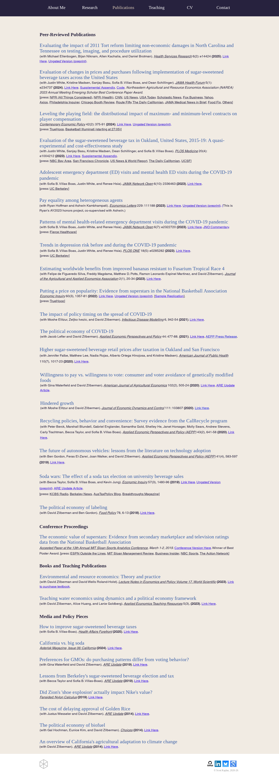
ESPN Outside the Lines (88, 553)
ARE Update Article (68, 488)
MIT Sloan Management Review (130, 553)
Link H (139, 714)
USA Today (147, 97)
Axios (44, 102)
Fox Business (193, 97)
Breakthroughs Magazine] (141, 494)
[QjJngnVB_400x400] (225, 764)
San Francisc (82, 161)
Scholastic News (169, 97)
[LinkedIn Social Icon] (218, 764)
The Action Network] (214, 553)
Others (227, 102)
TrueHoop (57, 301)
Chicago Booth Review (97, 102)
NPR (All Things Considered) (71, 97)
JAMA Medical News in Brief (185, 102)
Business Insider (167, 553)
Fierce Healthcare (63, 232)
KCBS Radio (59, 494)
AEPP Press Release (221, 336)
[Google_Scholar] (233, 764)
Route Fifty (123, 102)
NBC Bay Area (60, 161)
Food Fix (214, 102)
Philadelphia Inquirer (64, 102)
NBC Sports (189, 553)
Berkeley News (81, 494)
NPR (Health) (103, 97)
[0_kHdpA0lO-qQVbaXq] (210, 764)
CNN (118, 97)
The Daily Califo (144, 102)
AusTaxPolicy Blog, (108, 494)
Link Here (106, 296)
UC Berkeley (59, 189)
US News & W (120, 161)
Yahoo (208, 97)
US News (131, 97)
